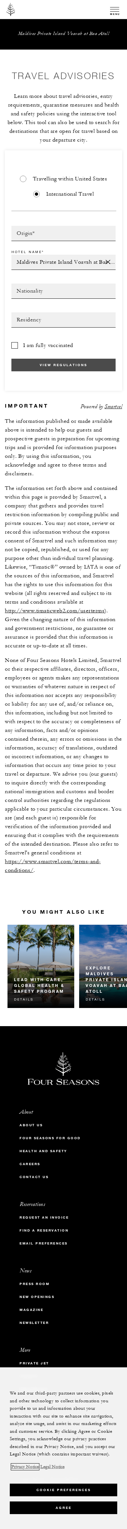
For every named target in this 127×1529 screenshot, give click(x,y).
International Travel (70, 194)
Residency (25, 314)
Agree (64, 1508)
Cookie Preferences (63, 1490)
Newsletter (34, 1323)
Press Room (34, 1284)
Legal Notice (52, 1467)
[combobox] (63, 233)
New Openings (37, 1297)
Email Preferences (44, 1243)
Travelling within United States (70, 179)
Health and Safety (43, 1151)
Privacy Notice (25, 1467)
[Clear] (108, 262)
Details (24, 999)
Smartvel (113, 406)
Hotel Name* (27, 252)
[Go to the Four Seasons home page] (11, 9)
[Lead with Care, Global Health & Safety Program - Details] (41, 966)
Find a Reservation (44, 1230)
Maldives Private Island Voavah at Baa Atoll (63, 33)
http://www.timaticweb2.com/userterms (55, 611)
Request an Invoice (44, 1217)
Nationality (27, 285)
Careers (30, 1164)
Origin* (21, 228)
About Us (31, 1125)
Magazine (31, 1310)
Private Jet (34, 1363)
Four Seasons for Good (50, 1138)
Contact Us (34, 1177)
